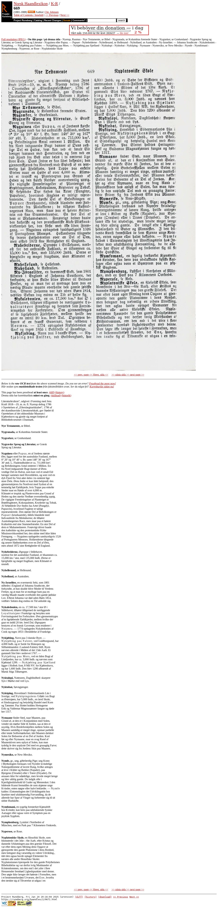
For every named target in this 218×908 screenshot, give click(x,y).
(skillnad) (56, 395)
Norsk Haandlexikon (31, 3)
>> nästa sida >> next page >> (128, 374)
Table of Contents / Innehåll (28, 15)
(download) (105, 897)
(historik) (66, 395)
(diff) (51, 392)
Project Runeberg (23, 20)
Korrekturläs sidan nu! (102, 386)
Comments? (79, 20)
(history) (59, 392)
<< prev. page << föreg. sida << (91, 374)
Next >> (64, 15)
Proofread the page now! (102, 383)
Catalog (38, 20)
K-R (54, 3)
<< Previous (51, 15)
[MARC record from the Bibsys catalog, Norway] (31, 12)
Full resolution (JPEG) (13, 39)
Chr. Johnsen (52, 12)
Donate (67, 20)
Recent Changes (52, 20)
